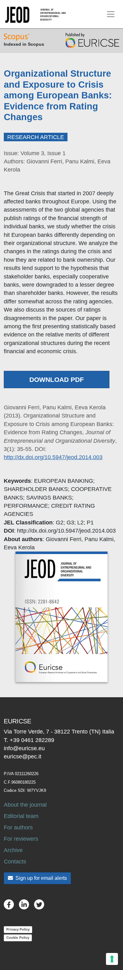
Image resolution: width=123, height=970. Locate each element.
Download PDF (56, 379)
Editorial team (21, 816)
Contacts (15, 861)
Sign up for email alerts (40, 878)
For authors (18, 827)
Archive (13, 850)
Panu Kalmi (99, 539)
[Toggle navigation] (110, 14)
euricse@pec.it (22, 756)
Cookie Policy (17, 937)
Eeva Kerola (19, 547)
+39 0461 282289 (32, 740)
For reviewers (21, 839)
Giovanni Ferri (63, 539)
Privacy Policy (18, 929)
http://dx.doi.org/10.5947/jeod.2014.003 (53, 457)
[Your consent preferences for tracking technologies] (112, 959)
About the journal (25, 805)
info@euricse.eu (24, 748)
